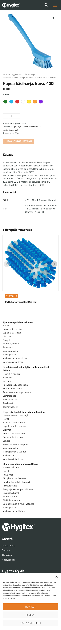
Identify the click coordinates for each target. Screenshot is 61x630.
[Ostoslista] (7, 555)
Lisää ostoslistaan (18, 141)
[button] (56, 576)
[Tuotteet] (6, 550)
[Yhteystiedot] (8, 560)
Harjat (22, 77)
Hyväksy (30, 606)
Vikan (17, 133)
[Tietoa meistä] (8, 545)
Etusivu (6, 74)
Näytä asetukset (30, 623)
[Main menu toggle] (55, 5)
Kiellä (30, 614)
